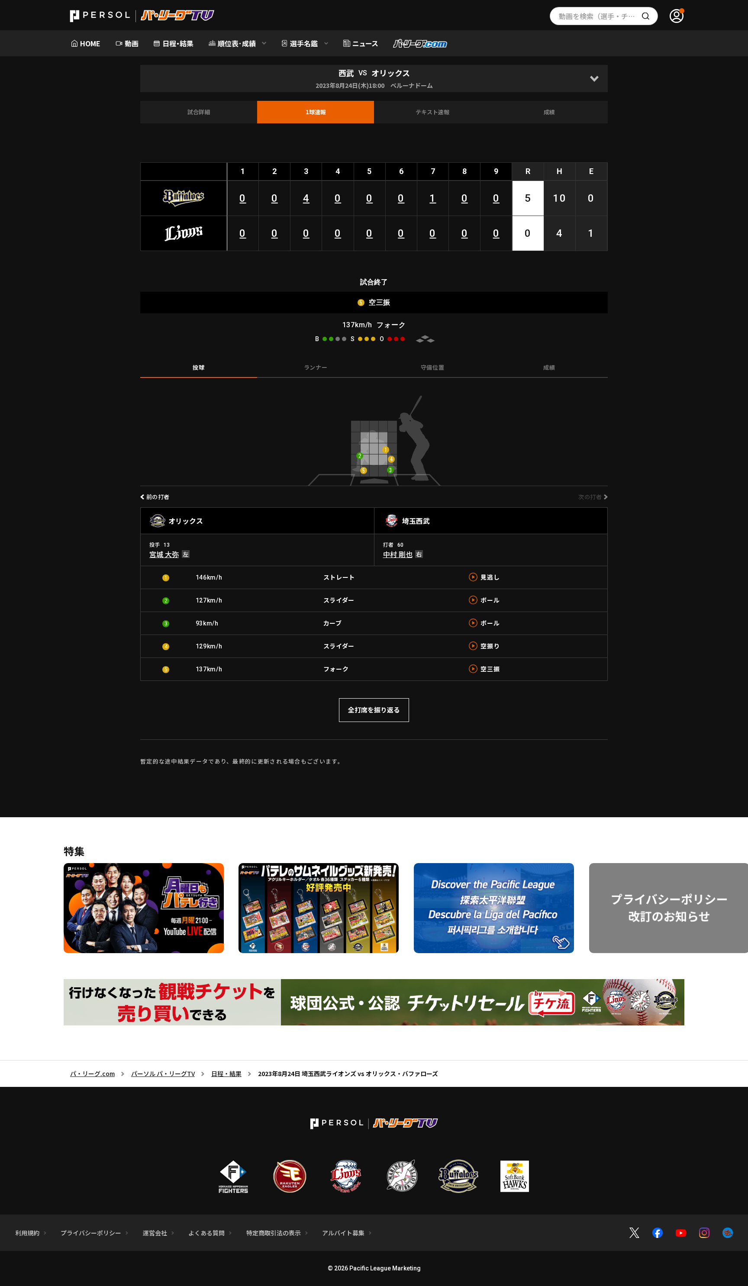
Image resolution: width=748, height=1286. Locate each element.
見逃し (490, 577)
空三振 (490, 668)
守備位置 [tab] (433, 367)
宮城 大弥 (164, 554)
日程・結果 (226, 1073)
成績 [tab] (549, 367)
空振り (490, 645)
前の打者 (158, 497)
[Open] (594, 78)
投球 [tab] (198, 367)
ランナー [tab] (316, 367)
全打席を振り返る (374, 709)
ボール (490, 600)
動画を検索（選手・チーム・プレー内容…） (608, 16)
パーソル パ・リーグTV (163, 1073)
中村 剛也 (398, 554)
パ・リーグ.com (92, 1073)
